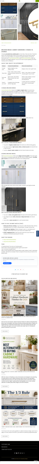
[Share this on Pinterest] (21, 269)
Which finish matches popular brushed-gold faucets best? (14, 247)
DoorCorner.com (17, 458)
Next (36, 42)
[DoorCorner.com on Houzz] (22, 453)
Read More (5, 331)
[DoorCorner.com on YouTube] (17, 453)
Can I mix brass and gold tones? (8, 249)
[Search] (34, 1)
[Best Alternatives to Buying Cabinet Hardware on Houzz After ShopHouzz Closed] (19, 353)
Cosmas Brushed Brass (14, 58)
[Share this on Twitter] (15, 269)
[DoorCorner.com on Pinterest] (18, 453)
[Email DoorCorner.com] (24, 453)
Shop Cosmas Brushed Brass (10, 239)
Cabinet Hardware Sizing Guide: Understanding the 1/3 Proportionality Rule (18, 426)
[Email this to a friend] (23, 269)
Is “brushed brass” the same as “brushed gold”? (11, 246)
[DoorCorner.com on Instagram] (20, 453)
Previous (32, 42)
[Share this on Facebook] (18, 269)
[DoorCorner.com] (19, 1)
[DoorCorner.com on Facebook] (15, 453)
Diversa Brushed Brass (26, 58)
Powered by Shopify (24, 458)
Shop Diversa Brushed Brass (10, 241)
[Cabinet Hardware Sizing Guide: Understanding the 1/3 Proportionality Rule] (19, 408)
